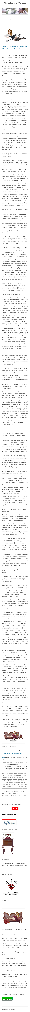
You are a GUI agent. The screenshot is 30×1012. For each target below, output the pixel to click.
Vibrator (16, 795)
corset (9, 777)
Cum (12, 777)
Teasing (3, 795)
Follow (3, 757)
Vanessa (11, 795)
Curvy (14, 777)
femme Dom (17, 780)
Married (3, 784)
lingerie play (23, 782)
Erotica (19, 773)
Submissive (10, 793)
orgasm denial (5, 786)
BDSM (7, 775)
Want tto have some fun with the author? (12, 753)
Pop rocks (11, 788)
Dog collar (19, 777)
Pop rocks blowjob (18, 788)
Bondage (15, 773)
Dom (23, 777)
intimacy (6, 782)
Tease (23, 793)
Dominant (4, 779)
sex (18, 790)
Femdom (12, 780)
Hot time (23, 780)
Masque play (9, 784)
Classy (5, 777)
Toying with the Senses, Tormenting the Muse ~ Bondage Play (14, 47)
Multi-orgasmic (15, 784)
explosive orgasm (20, 779)
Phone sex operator (18, 786)
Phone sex (11, 786)
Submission (4, 793)
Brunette (20, 775)
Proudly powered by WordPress (8, 1009)
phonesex (6, 788)
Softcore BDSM (19, 791)
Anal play (4, 775)
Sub (24, 791)
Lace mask (11, 782)
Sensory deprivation (12, 790)
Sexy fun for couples (11, 791)
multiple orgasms (23, 784)
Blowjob (11, 775)
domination (9, 779)
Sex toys (21, 790)
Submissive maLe (17, 793)
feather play (7, 780)
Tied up (7, 795)
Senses (5, 790)
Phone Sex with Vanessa (15, 3)
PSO (24, 788)
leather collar (17, 782)
